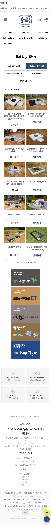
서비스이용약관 (33, 416)
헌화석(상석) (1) (25, 81)
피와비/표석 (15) (14, 66)
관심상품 (25, 477)
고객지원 (4, 3)
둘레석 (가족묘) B (37, 214)
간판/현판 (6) (36, 73)
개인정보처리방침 (17, 416)
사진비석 (25, 33)
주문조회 (25, 482)
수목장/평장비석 (42, 33)
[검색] (39, 20)
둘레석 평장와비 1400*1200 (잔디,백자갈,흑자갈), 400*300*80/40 (14, 116)
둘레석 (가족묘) (14, 214)
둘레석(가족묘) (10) (37, 66)
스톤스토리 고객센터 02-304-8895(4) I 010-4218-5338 (23, 8)
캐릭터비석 (8, 44)
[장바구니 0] (45, 21)
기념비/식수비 (42, 38)
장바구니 (25, 480)
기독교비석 (8, 33)
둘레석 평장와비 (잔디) (37, 181)
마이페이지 (25, 485)
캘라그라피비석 (8, 38)
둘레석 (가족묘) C (14, 247)
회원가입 (28, 474)
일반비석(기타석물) (25, 38)
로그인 (21, 474)
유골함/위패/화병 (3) (14, 73)
